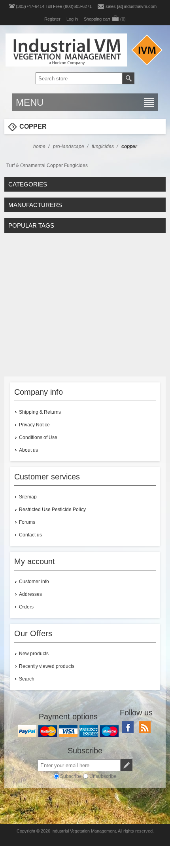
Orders (26, 607)
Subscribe (71, 776)
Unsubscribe (103, 776)
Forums (27, 522)
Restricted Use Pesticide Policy (52, 509)
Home (39, 146)
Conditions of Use (38, 437)
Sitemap (28, 497)
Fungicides (103, 146)
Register (52, 19)
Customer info (34, 581)
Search (26, 679)
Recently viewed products (46, 666)
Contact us (30, 535)
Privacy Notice (34, 425)
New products (34, 653)
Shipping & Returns (40, 412)
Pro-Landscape (68, 146)
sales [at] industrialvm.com (131, 6)
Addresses (30, 594)
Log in (72, 19)
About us (28, 450)
